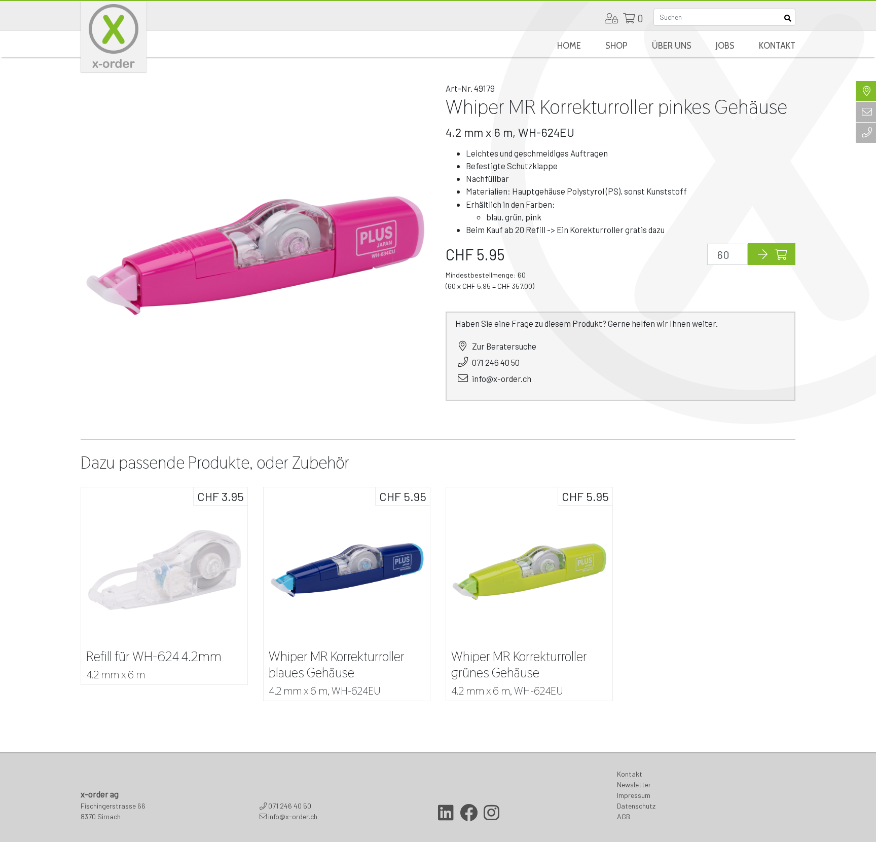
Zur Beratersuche (504, 346)
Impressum (633, 795)
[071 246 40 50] (866, 133)
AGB (623, 816)
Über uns (671, 46)
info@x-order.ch (501, 378)
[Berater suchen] (866, 91)
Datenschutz (636, 805)
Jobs (725, 46)
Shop (616, 46)
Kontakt (777, 46)
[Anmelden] (611, 18)
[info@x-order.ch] (866, 112)
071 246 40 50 (496, 362)
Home (569, 46)
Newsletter (634, 784)
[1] (787, 17)
